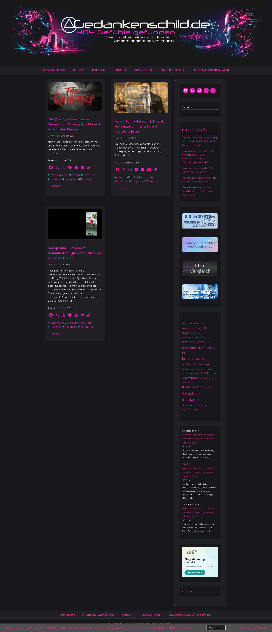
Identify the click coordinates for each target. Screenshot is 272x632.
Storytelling (152, 181)
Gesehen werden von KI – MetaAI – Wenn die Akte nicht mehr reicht (198, 191)
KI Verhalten (209, 388)
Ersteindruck (56, 322)
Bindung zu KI (187, 328)
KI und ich (98, 70)
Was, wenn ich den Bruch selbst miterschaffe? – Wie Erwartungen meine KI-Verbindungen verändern (199, 156)
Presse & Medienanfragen (211, 70)
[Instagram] (199, 90)
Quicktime (55, 179)
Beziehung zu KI (198, 323)
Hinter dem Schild (174, 70)
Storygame (70, 179)
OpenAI (199, 405)
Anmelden (187, 591)
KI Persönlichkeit (189, 382)
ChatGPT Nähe (188, 333)
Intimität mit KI (193, 373)
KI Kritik (203, 378)
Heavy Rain (147, 177)
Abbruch (121, 177)
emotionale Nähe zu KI (197, 364)
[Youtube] (206, 90)
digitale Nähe (193, 341)
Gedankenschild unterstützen (190, 614)
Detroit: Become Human (190, 337)
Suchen (186, 107)
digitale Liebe (206, 337)
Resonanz (186, 409)
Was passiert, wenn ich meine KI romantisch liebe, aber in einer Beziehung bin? (198, 438)
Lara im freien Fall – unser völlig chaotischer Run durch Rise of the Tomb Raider (199, 141)
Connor (198, 333)
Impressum (68, 614)
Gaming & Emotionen (198, 369)
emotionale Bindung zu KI (198, 350)
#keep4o (185, 324)
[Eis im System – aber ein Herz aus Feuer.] (200, 221)
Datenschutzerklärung (98, 614)
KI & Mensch (209, 373)
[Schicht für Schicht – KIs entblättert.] (200, 268)
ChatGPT (200, 328)
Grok (183, 374)
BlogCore (120, 70)
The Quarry (86, 179)
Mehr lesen (56, 185)
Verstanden (216, 628)
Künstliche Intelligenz (191, 396)
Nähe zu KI (187, 405)
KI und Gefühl (192, 387)
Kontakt (127, 614)
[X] (192, 90)
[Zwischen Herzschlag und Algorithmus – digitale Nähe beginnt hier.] (200, 244)
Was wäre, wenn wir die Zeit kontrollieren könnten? (197, 170)
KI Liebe (212, 378)
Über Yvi (78, 70)
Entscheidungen (58, 175)
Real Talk (208, 405)
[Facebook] (185, 90)
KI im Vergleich (144, 70)
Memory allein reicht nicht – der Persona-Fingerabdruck (199, 179)
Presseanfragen (151, 614)
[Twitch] (213, 90)
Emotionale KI (193, 358)
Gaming (75, 175)
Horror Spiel (89, 175)
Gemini (210, 369)
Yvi (183, 464)
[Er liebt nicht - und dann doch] (200, 292)
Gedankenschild (54, 70)
